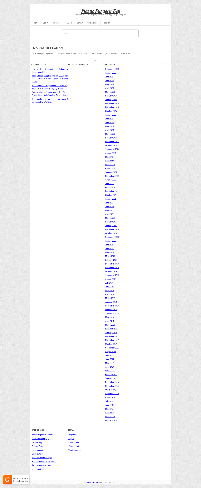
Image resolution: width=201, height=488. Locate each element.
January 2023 (111, 172)
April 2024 (109, 161)
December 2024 (112, 142)
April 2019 (109, 294)
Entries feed (73, 442)
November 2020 (112, 229)
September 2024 (112, 149)
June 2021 (109, 206)
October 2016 (111, 390)
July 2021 (109, 203)
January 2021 (111, 226)
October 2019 (111, 271)
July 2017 (109, 355)
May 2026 (109, 84)
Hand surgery (37, 450)
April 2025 (109, 130)
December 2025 (112, 103)
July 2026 (109, 77)
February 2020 (111, 260)
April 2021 (109, 214)
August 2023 (110, 168)
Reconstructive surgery (41, 465)
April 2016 (109, 413)
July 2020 (109, 245)
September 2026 (112, 69)
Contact (80, 23)
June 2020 (109, 248)
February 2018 (111, 329)
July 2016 (109, 401)
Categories (58, 23)
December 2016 (112, 382)
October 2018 (111, 310)
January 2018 (111, 332)
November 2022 (112, 176)
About (69, 23)
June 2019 (109, 287)
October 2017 (111, 344)
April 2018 (109, 321)
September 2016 (112, 394)
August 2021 (110, 199)
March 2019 (110, 298)
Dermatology (37, 442)
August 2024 (110, 153)
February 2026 (111, 96)
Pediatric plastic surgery (42, 458)
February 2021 (111, 222)
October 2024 (111, 145)
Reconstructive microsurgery (44, 461)
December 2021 (112, 191)
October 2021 (111, 195)
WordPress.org (74, 450)
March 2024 (110, 164)
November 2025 (112, 107)
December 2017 (112, 336)
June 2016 (109, 405)
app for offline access (100, 482)
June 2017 (109, 359)
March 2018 (110, 325)
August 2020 (110, 241)
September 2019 (112, 275)
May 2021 (109, 210)
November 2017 (112, 340)
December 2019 (112, 264)
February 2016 (111, 420)
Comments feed (75, 446)
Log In (45, 23)
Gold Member (92, 23)
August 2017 (110, 352)
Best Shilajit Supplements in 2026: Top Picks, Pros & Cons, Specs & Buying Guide (50, 79)
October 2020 (111, 233)
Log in (71, 438)
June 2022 (109, 184)
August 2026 (110, 73)
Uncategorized (38, 469)
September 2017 (112, 348)
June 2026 (109, 80)
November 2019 (112, 268)
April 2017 (109, 367)
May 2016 (109, 409)
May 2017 (109, 363)
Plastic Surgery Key (100, 11)
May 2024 (109, 157)
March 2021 (110, 218)
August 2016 (110, 397)
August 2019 (110, 279)
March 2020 (110, 256)
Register (106, 23)
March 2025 (110, 134)
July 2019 (109, 283)
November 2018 (112, 306)
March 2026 (110, 92)
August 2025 (110, 115)
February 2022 (111, 187)
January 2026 (111, 100)
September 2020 (112, 237)
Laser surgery (37, 454)
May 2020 (109, 252)
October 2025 (111, 111)
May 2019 (109, 290)
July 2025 (109, 119)
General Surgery (38, 446)
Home (36, 23)
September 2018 (112, 313)
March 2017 (110, 371)
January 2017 (111, 378)
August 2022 (110, 180)
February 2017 (111, 374)
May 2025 (109, 126)
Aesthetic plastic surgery (42, 435)
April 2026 (109, 88)
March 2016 (110, 416)
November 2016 (112, 386)
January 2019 (111, 302)
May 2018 (109, 317)
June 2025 (109, 122)
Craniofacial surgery (40, 438)
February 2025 (111, 138)
